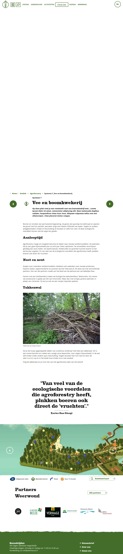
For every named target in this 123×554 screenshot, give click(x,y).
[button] (9, 100)
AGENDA (72, 4)
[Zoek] (18, 4)
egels (46, 356)
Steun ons (86, 551)
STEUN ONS (61, 5)
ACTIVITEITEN (49, 4)
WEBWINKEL (82, 4)
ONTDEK (25, 4)
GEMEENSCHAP (36, 4)
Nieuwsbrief (88, 543)
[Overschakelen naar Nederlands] (118, 4)
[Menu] (13, 4)
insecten (30, 358)
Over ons (86, 547)
